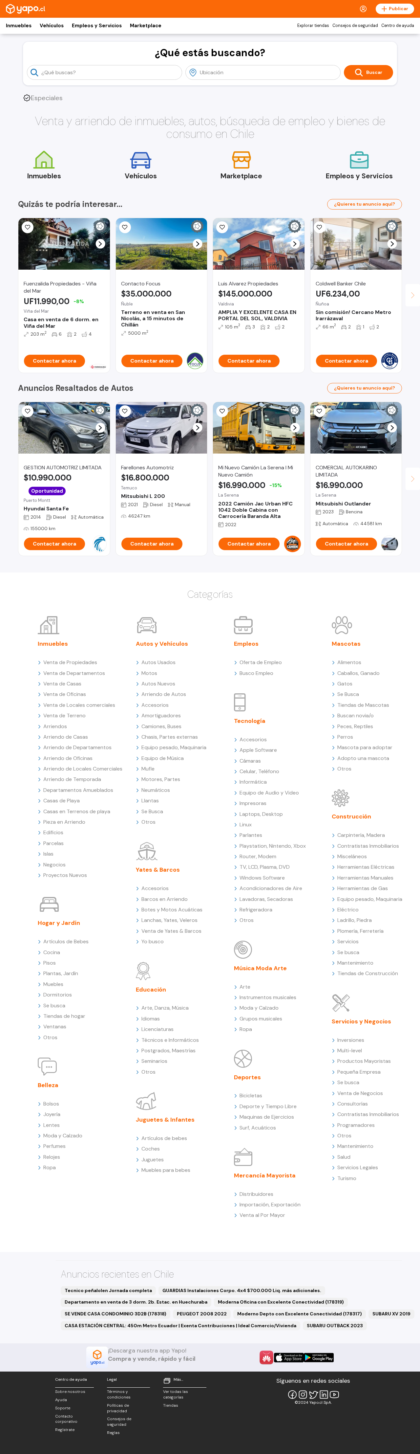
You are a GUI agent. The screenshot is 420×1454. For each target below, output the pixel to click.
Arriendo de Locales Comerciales (82, 768)
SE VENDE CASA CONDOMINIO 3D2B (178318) (115, 1314)
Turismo (346, 1178)
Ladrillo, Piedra (354, 920)
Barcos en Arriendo (164, 899)
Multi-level (349, 1050)
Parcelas (53, 843)
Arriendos (55, 726)
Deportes (247, 1077)
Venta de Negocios (360, 1093)
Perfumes (54, 1146)
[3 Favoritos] (320, 411)
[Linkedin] (324, 1394)
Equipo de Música (162, 758)
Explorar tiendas (313, 25)
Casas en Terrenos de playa (76, 811)
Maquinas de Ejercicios (267, 1116)
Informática (253, 781)
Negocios (54, 864)
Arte (245, 986)
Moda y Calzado (62, 1135)
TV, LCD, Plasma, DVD (265, 866)
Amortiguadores (161, 715)
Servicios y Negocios (361, 1021)
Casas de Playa (61, 800)
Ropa (49, 1167)
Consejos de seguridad (355, 25)
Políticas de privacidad (118, 1408)
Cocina (51, 952)
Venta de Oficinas (64, 694)
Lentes (51, 1125)
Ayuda (61, 1399)
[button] (100, 244)
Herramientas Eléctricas (365, 866)
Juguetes (152, 1159)
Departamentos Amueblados (78, 790)
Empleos (246, 644)
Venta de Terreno (64, 715)
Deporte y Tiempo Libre (268, 1106)
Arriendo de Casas (65, 736)
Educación (151, 990)
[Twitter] (313, 1394)
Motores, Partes (160, 779)
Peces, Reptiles (355, 726)
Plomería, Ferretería (360, 931)
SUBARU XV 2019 (391, 1314)
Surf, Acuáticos (258, 1127)
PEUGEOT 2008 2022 (202, 1314)
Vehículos (52, 25)
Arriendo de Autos (163, 694)
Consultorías (352, 1103)
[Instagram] (303, 1394)
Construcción (351, 816)
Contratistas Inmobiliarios (368, 845)
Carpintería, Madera (361, 835)
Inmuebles (19, 25)
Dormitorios (57, 994)
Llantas (150, 800)
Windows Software (262, 877)
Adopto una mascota (363, 758)
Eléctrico (348, 909)
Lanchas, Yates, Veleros (169, 920)
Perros (345, 736)
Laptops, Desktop (261, 814)
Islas (48, 853)
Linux (246, 824)
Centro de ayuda (397, 25)
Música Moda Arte (260, 968)
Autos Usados (158, 662)
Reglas (113, 1432)
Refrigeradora (256, 909)
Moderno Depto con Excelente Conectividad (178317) (299, 1314)
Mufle (148, 768)
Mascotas (346, 644)
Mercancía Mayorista (265, 1175)
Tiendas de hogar (64, 1016)
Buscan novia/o (355, 715)
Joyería (51, 1114)
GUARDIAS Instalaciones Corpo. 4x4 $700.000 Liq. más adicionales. (241, 1290)
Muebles (53, 984)
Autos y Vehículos (162, 644)
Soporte (62, 1408)
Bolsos (51, 1103)
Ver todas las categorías (175, 1394)
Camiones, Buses (161, 726)
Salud (343, 1156)
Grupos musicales (261, 1018)
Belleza (48, 1085)
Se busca (54, 1005)
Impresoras (253, 803)
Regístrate (64, 1429)
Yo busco (152, 941)
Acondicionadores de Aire (271, 888)
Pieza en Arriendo (64, 821)
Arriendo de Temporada (72, 779)
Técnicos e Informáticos (170, 1040)
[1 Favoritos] (125, 227)
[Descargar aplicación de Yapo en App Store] (289, 1357)
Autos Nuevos (158, 683)
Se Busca (152, 811)
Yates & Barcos (158, 870)
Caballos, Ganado (358, 673)
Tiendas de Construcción (367, 973)
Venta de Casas (62, 683)
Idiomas (150, 1018)
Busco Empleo (256, 673)
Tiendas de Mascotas (363, 705)
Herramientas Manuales (365, 877)
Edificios (53, 832)
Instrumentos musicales (268, 997)
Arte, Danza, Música (165, 1007)
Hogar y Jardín (59, 923)
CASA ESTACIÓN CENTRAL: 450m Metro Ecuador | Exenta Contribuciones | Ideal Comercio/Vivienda (180, 1326)
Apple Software (258, 750)
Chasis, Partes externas (169, 736)
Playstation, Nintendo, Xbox (273, 845)
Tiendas (170, 1405)
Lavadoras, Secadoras (266, 899)
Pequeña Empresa (359, 1071)
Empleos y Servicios (97, 25)
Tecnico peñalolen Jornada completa (108, 1290)
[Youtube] (334, 1394)
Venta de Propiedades (70, 662)
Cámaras (250, 760)
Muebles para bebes (165, 1170)
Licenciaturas (157, 1029)
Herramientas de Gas (362, 888)
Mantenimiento (355, 962)
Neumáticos (155, 790)
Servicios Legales (357, 1167)
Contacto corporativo (66, 1419)
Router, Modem (258, 856)
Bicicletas (251, 1095)
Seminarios (154, 1061)
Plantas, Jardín (60, 973)
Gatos (344, 683)
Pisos (49, 962)
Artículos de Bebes (66, 941)
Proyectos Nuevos (65, 875)
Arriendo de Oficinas (68, 758)
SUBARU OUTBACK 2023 (335, 1326)
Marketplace (145, 25)
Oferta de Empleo (261, 662)
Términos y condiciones (119, 1394)
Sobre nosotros (70, 1391)
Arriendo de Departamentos (77, 747)
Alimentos (349, 662)
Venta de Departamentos (74, 673)
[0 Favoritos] (27, 227)
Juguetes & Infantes (165, 1120)
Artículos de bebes (164, 1138)
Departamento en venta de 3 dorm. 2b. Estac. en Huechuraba (136, 1302)
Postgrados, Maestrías (168, 1050)
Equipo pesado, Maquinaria (173, 747)
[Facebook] (292, 1394)
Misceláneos (352, 856)
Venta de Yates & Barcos (171, 931)
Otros (50, 1037)
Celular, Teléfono (259, 771)
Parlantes (251, 835)
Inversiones (350, 1040)
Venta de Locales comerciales (79, 705)
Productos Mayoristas (364, 1061)
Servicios (348, 941)
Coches (150, 1148)
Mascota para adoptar (364, 747)
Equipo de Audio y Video (269, 792)
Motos (149, 673)
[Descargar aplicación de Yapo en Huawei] (266, 1357)
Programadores (356, 1125)
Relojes (51, 1156)
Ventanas (54, 1026)
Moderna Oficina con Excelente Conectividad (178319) (281, 1302)
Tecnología (249, 721)
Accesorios (155, 705)
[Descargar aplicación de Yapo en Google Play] (319, 1357)
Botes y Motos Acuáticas (171, 909)
